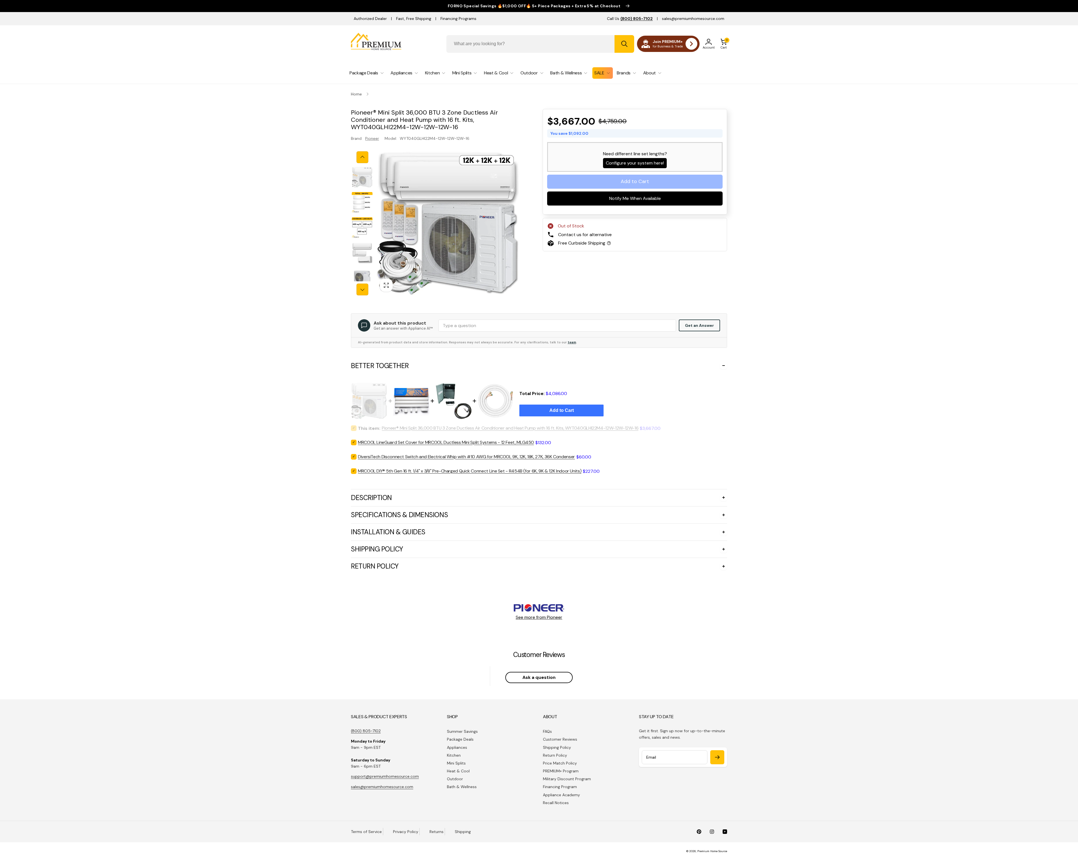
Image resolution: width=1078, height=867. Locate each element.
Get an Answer (699, 325)
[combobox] (540, 44)
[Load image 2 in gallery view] (362, 202)
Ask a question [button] (539, 677)
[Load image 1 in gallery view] (362, 177)
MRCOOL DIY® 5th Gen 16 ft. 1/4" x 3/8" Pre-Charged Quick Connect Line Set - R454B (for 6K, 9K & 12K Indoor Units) (469, 471)
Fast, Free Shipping (413, 18)
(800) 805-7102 (366, 730)
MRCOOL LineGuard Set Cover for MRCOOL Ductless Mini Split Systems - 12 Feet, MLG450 (446, 442)
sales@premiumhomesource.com (693, 18)
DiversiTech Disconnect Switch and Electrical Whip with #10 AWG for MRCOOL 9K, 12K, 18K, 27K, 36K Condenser (466, 457)
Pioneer (372, 138)
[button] (723, 43)
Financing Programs (458, 18)
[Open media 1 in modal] (448, 223)
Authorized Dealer (370, 18)
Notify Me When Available (635, 198)
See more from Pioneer (539, 617)
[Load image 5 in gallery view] (362, 278)
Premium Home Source (712, 851)
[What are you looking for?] (624, 44)
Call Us (630, 18)
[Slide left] (362, 157)
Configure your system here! (635, 163)
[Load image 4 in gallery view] (362, 253)
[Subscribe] (717, 757)
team (572, 342)
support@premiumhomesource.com (385, 776)
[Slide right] (362, 289)
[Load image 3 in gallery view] (362, 227)
